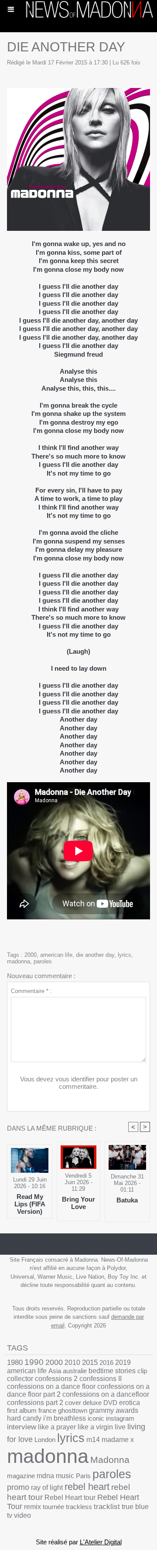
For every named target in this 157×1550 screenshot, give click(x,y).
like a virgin (95, 1427)
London (44, 1439)
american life (56, 955)
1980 (15, 1362)
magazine (21, 1475)
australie (75, 1370)
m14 (93, 1439)
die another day (95, 955)
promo (18, 1487)
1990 (34, 1362)
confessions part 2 (35, 1402)
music (65, 1475)
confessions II (100, 1378)
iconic (96, 1418)
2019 (123, 1362)
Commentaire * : (31, 991)
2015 (90, 1362)
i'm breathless (64, 1418)
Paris (83, 1475)
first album (22, 1410)
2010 (72, 1362)
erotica (129, 1402)
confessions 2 (56, 1378)
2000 (30, 955)
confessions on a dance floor (51, 1386)
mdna (45, 1475)
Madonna (110, 1460)
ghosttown (72, 1410)
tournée (53, 1506)
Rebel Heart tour (70, 1497)
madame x (118, 1439)
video (22, 1515)
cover (73, 1402)
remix (32, 1506)
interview (21, 1427)
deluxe (92, 1402)
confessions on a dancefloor (105, 1394)
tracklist (107, 1507)
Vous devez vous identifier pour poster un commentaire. (78, 1082)
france (47, 1410)
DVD (110, 1402)
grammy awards (113, 1410)
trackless (79, 1506)
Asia (54, 1370)
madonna (18, 961)
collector (20, 1378)
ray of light (47, 1487)
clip (142, 1370)
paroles (43, 961)
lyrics (124, 955)
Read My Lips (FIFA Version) (29, 1204)
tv (9, 1515)
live (120, 1427)
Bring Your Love (78, 1202)
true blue (135, 1506)
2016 (106, 1362)
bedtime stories (112, 1370)
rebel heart (87, 1486)
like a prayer (57, 1427)
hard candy (24, 1418)
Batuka (127, 1200)
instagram (120, 1418)
